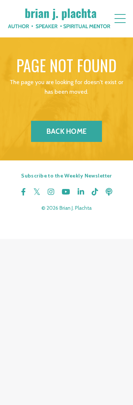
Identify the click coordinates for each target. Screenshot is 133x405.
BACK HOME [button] (66, 131)
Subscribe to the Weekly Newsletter (66, 175)
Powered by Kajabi (66, 219)
